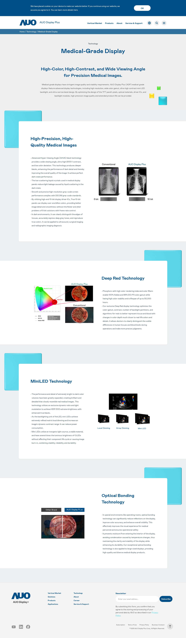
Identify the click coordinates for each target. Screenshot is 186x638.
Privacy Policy (144, 625)
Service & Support (134, 23)
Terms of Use (132, 625)
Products (109, 23)
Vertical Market (94, 23)
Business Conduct (158, 625)
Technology (31, 31)
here (76, 10)
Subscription (120, 625)
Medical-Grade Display (48, 31)
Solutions (51, 597)
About (119, 23)
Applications (53, 604)
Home (22, 31)
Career (77, 600)
